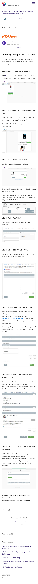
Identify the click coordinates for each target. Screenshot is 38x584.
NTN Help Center (7, 11)
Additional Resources (20, 11)
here (7, 76)
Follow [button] (19, 47)
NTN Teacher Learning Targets (12, 567)
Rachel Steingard (12, 42)
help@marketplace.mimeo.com (12, 318)
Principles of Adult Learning (11, 558)
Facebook (3, 510)
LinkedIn (8, 510)
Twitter (6, 510)
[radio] (14, 521)
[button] (33, 3)
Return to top (6, 534)
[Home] (11, 4)
